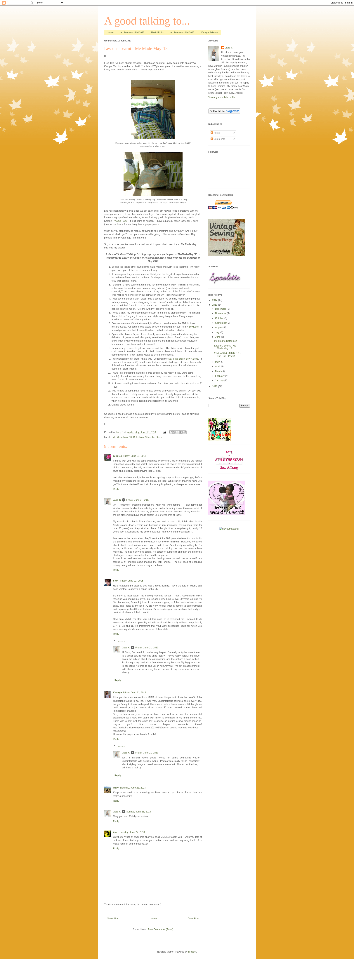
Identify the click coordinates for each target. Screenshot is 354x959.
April (218, 366)
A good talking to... (147, 21)
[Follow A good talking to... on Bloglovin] (224, 113)
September (221, 322)
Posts (216, 132)
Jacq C (117, 500)
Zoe (115, 832)
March (219, 371)
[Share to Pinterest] (185, 432)
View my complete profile (221, 97)
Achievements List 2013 (182, 32)
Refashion (138, 437)
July (217, 332)
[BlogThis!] (174, 432)
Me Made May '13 (122, 437)
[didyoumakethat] (229, 528)
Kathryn (117, 692)
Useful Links (157, 32)
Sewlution (194, 326)
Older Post (193, 918)
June (218, 336)
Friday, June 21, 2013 (134, 456)
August (219, 327)
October (219, 318)
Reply (116, 489)
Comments (219, 139)
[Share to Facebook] (181, 432)
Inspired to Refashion (225, 341)
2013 (215, 304)
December (221, 308)
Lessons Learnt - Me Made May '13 (225, 347)
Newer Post (113, 918)
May (218, 362)
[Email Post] (164, 432)
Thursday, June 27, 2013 (131, 832)
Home (110, 32)
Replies (121, 641)
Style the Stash (153, 437)
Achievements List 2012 (132, 32)
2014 (215, 300)
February (220, 376)
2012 (215, 386)
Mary (116, 787)
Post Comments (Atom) (160, 929)
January (219, 380)
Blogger (192, 951)
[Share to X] (178, 432)
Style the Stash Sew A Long (183, 358)
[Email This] (171, 432)
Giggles (117, 456)
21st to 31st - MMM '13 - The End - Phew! (227, 355)
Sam (116, 580)
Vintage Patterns (209, 32)
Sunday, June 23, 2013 (138, 811)
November (221, 313)
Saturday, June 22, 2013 (133, 787)
